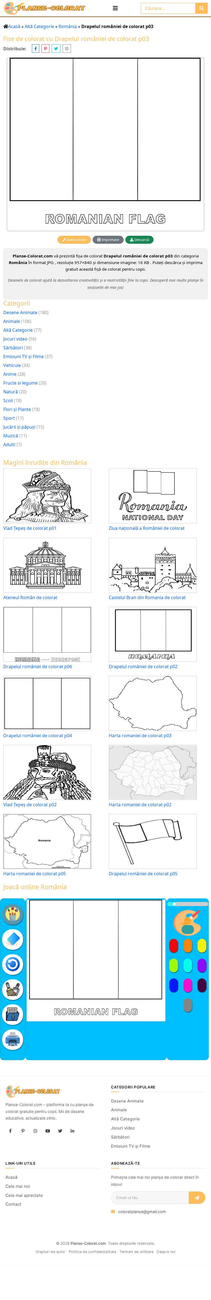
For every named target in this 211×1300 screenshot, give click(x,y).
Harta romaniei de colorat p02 (140, 804)
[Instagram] (35, 1131)
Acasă (14, 26)
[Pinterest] (23, 1131)
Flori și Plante (17, 409)
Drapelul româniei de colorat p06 (37, 666)
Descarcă (141, 239)
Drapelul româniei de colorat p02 (143, 666)
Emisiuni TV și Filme (23, 356)
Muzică (10, 436)
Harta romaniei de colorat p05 (34, 873)
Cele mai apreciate (24, 1195)
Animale (11, 321)
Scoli (8, 400)
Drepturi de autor (51, 1252)
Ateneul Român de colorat (30, 597)
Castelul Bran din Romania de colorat (147, 597)
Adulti (9, 444)
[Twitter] (60, 1131)
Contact (13, 1204)
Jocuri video (15, 339)
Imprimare (110, 239)
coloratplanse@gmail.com (142, 1211)
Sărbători (13, 348)
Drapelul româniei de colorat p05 (143, 873)
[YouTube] (47, 1131)
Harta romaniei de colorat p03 (140, 735)
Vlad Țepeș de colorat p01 (30, 528)
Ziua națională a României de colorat (147, 528)
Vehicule (12, 365)
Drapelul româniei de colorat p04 (37, 735)
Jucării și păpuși (19, 427)
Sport (9, 418)
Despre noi (166, 1252)
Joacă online (76, 239)
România (68, 26)
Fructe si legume (20, 383)
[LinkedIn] (72, 1131)
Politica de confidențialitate (92, 1252)
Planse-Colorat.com (88, 1243)
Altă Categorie (39, 26)
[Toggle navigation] (115, 8)
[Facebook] (10, 1131)
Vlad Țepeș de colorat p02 (30, 804)
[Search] (201, 8)
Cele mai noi (17, 1186)
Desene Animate (20, 312)
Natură (10, 392)
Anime (9, 374)
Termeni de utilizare (136, 1252)
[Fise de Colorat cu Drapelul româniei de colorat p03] (105, 144)
